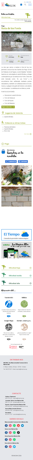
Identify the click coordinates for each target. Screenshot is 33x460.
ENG (30, 2)
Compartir (11, 161)
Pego (7, 144)
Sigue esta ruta (8, 107)
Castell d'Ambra (8, 117)
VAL (25, 2)
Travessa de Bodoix (10, 127)
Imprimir (23, 161)
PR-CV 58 (7, 131)
